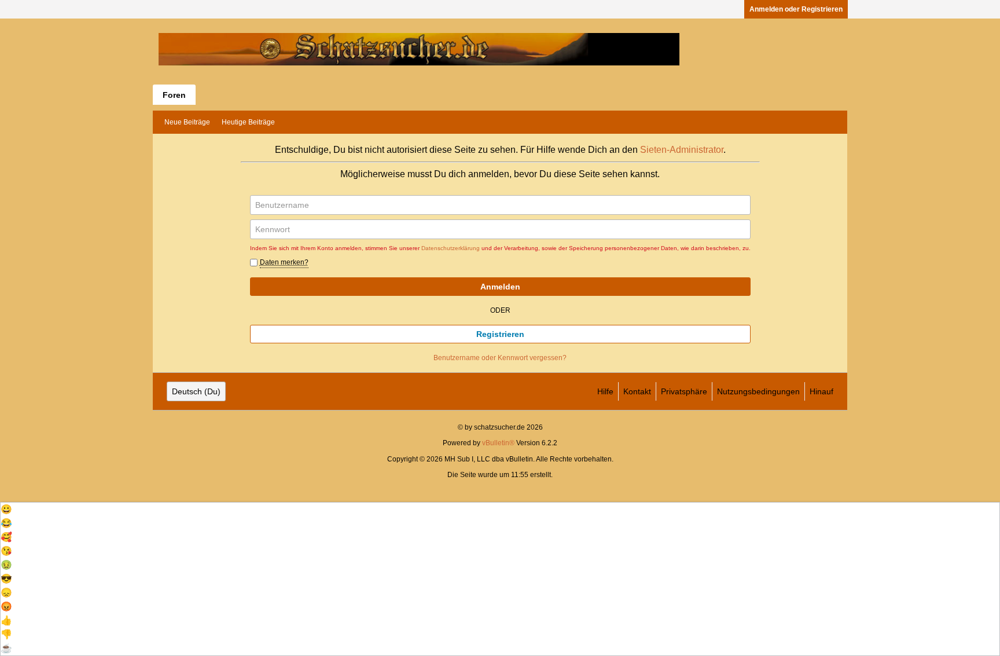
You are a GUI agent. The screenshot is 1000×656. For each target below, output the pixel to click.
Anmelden (500, 286)
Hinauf (821, 391)
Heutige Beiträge (248, 122)
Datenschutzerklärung (450, 248)
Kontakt (637, 391)
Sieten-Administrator (681, 150)
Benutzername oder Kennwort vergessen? (500, 358)
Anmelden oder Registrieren (796, 9)
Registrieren (500, 334)
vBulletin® (498, 443)
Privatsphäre (684, 391)
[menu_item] (500, 509)
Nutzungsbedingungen (758, 391)
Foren (174, 95)
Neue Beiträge (187, 122)
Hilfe (605, 391)
